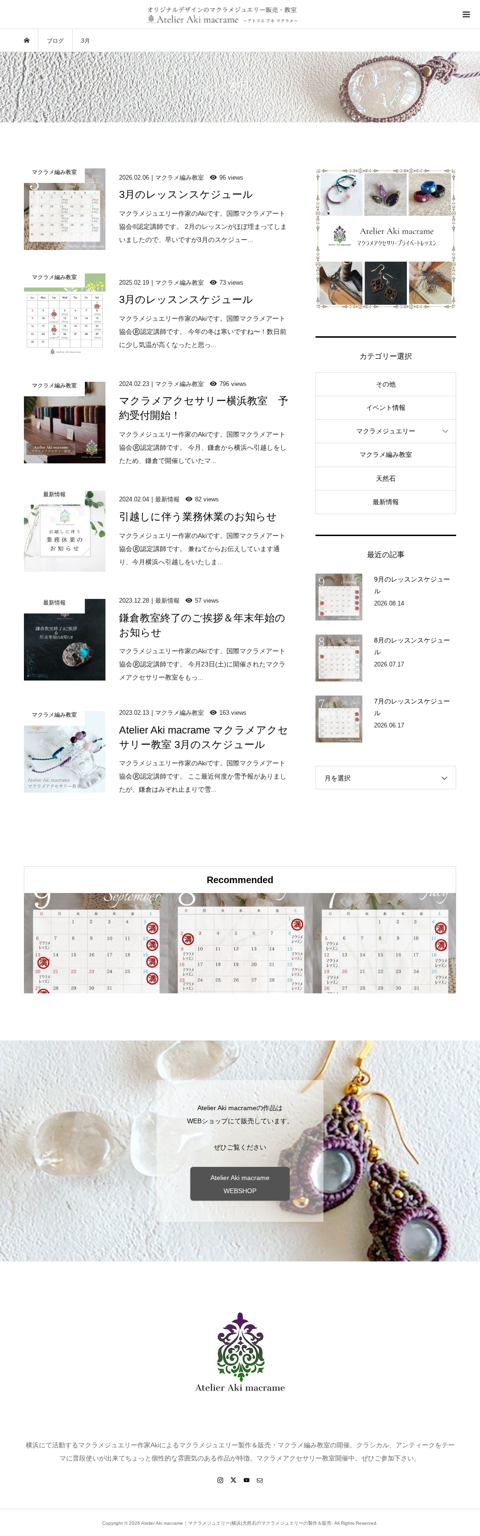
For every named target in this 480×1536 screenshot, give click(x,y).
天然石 (386, 478)
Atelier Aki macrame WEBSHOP (240, 1184)
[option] (96, 943)
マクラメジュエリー (385, 431)
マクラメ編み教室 (386, 454)
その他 (386, 384)
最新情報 (386, 502)
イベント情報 (385, 407)
